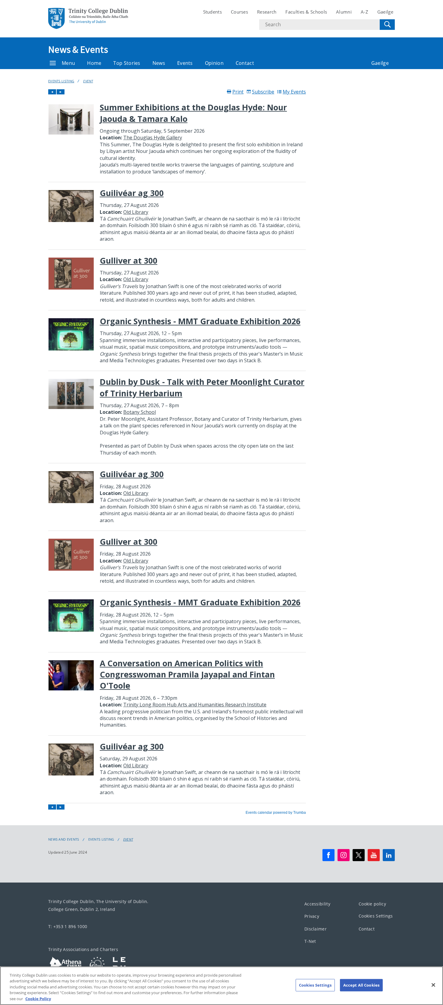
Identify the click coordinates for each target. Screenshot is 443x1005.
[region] (221, 985)
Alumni (344, 12)
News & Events (78, 49)
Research (266, 12)
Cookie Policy (38, 998)
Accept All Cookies (361, 985)
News (158, 63)
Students (212, 12)
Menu (68, 63)
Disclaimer (315, 929)
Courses (239, 12)
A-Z (364, 12)
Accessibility (317, 904)
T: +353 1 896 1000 (67, 926)
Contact (245, 63)
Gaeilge (385, 12)
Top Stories (126, 63)
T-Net (310, 941)
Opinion (214, 63)
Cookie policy (372, 904)
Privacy (311, 916)
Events (185, 63)
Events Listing (61, 81)
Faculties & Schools (306, 12)
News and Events (63, 839)
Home (94, 63)
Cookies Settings (376, 916)
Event (88, 81)
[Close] (433, 985)
